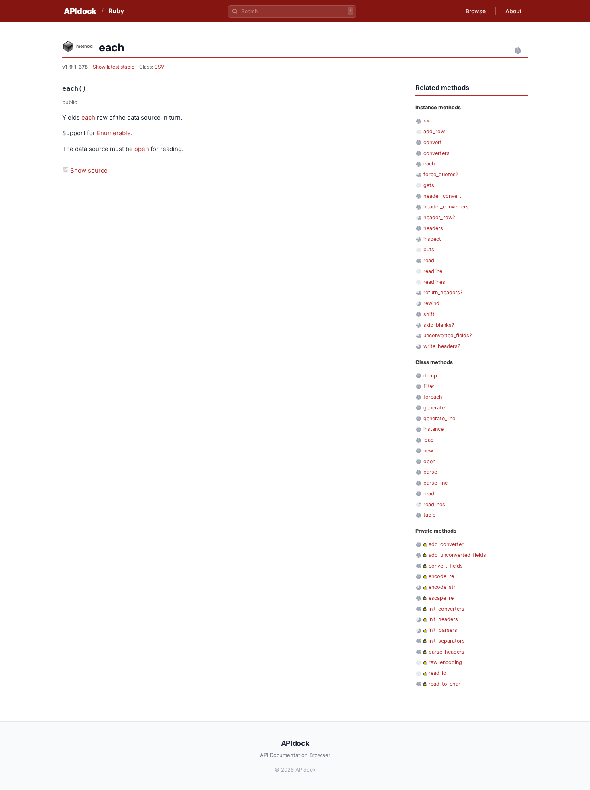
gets (428, 185)
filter (429, 386)
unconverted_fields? (447, 335)
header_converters (446, 207)
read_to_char (444, 684)
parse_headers (446, 652)
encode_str (442, 587)
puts (428, 249)
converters (436, 153)
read (428, 260)
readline (432, 271)
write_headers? (441, 346)
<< (426, 121)
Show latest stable (114, 67)
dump (430, 376)
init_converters (446, 609)
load (428, 440)
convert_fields (446, 566)
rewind (431, 303)
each (88, 117)
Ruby (116, 11)
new (428, 451)
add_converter (446, 544)
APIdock (80, 11)
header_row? (439, 217)
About (513, 11)
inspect (432, 239)
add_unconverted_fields (457, 555)
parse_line (435, 483)
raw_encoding (445, 662)
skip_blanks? (438, 325)
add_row (434, 131)
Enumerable (114, 133)
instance (433, 429)
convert (432, 142)
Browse (476, 11)
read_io (437, 673)
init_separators (447, 641)
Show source (89, 170)
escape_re (441, 598)
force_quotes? (440, 174)
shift (429, 314)
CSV (159, 67)
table (429, 515)
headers (433, 228)
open (141, 149)
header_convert (442, 196)
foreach (432, 397)
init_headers (443, 619)
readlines (434, 282)
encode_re (441, 576)
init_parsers (443, 630)
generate (434, 408)
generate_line (439, 418)
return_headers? (442, 292)
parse (430, 472)
